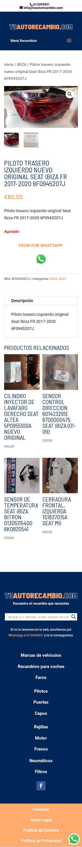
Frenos (41, 749)
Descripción (22, 300)
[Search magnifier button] (73, 616)
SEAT (63, 279)
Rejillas (41, 726)
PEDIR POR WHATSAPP (41, 245)
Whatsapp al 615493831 (26, 635)
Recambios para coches (41, 666)
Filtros (41, 771)
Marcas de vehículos (41, 655)
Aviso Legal (41, 820)
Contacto (41, 809)
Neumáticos (41, 760)
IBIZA (21, 64)
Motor (41, 738)
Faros (41, 677)
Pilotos (41, 691)
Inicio (8, 64)
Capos (41, 713)
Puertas (41, 702)
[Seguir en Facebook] (41, 785)
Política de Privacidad (41, 840)
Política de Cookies (41, 830)
